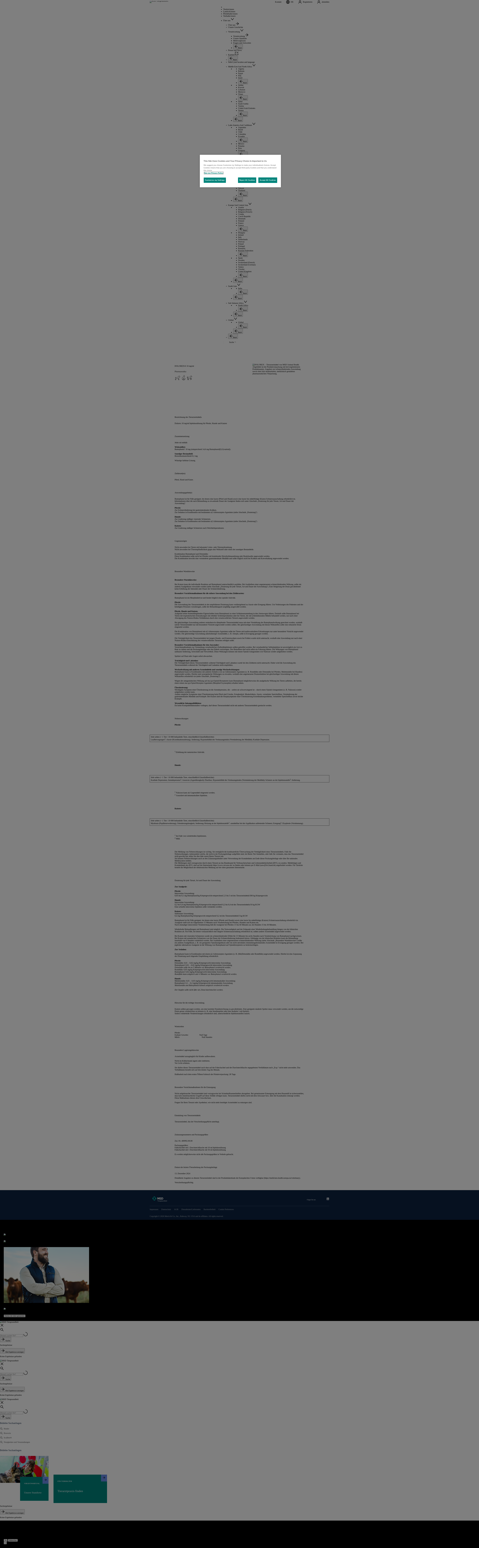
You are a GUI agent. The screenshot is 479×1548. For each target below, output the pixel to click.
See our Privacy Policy (213, 173)
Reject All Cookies (247, 180)
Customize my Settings (215, 180)
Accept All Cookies (268, 180)
